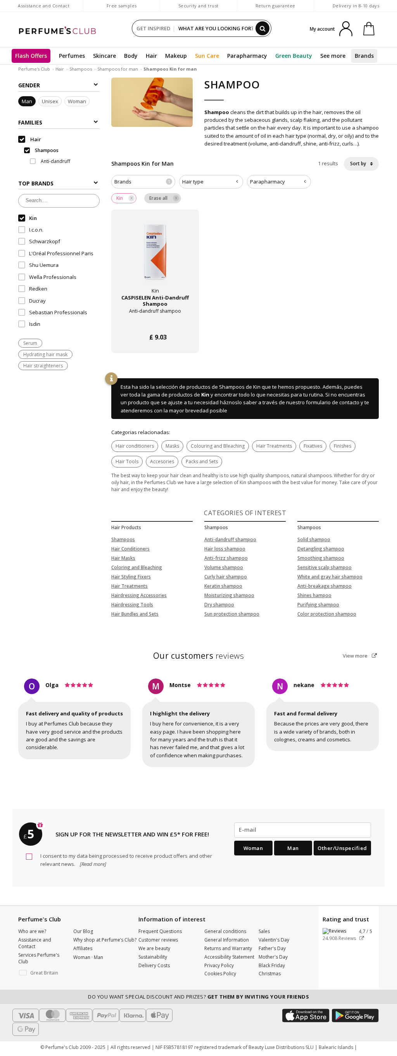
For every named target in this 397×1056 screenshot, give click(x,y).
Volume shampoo (223, 567)
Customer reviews (158, 940)
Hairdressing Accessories (139, 595)
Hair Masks (123, 558)
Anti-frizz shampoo (226, 558)
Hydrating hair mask (45, 354)
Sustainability (152, 957)
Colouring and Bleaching (218, 446)
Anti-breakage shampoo (324, 586)
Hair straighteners (43, 365)
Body (131, 55)
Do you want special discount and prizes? (198, 996)
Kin (205, 394)
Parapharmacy (247, 55)
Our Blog (83, 931)
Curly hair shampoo (225, 576)
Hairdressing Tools (132, 604)
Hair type (193, 181)
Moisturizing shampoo (229, 595)
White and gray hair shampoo (329, 576)
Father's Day (272, 948)
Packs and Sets (202, 461)
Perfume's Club (34, 69)
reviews (198, 655)
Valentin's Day (274, 940)
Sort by (358, 163)
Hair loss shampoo (224, 548)
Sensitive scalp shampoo (324, 567)
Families (30, 122)
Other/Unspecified (342, 848)
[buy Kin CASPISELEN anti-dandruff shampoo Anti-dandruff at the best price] (155, 258)
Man (27, 101)
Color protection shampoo (326, 614)
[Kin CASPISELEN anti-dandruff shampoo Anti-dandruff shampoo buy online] (155, 322)
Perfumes (72, 55)
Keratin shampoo (223, 586)
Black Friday (272, 965)
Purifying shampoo (318, 604)
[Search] (262, 28)
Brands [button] (142, 181)
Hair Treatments (274, 446)
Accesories (162, 461)
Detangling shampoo (320, 548)
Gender (29, 85)
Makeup (176, 55)
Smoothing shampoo (320, 558)
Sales (264, 931)
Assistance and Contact (43, 6)
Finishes (342, 446)
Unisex (50, 101)
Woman (77, 101)
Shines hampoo (314, 595)
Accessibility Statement (229, 957)
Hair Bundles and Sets (135, 614)
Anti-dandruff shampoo (230, 539)
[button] (40, 973)
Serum (30, 343)
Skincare (104, 55)
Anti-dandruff (55, 161)
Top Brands (36, 183)
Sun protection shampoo (231, 614)
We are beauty (154, 948)
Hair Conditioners (130, 548)
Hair (151, 55)
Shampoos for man (118, 69)
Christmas (270, 973)
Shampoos (80, 69)
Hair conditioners (135, 446)
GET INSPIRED (153, 28)
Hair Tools (127, 461)
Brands (364, 55)
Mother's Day (273, 957)
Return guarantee (275, 6)
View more (356, 655)
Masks (172, 446)
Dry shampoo (219, 604)
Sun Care (207, 55)
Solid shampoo (313, 539)
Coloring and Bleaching (136, 567)
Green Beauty (293, 55)
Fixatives (313, 446)
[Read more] (92, 863)
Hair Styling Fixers (131, 576)
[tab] (143, 182)
